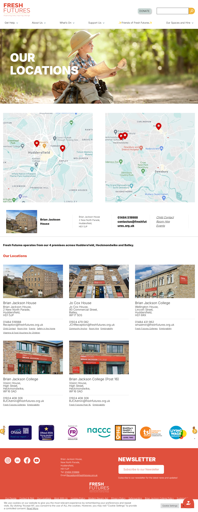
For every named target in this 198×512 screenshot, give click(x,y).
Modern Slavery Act (98, 498)
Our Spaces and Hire (178, 22)
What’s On (65, 22)
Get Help (10, 22)
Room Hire (163, 221)
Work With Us (61, 498)
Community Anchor (78, 328)
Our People (10, 498)
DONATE (144, 10)
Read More (32, 508)
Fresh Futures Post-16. (80, 404)
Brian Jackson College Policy (159, 498)
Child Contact (165, 217)
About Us (37, 22)
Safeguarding (135, 498)
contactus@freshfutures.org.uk (132, 223)
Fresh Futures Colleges (146, 328)
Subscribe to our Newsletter (141, 469)
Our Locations (44, 498)
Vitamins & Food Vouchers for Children (21, 332)
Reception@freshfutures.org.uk (82, 475)
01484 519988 (128, 217)
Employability (107, 328)
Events (160, 225)
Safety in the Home (46, 328)
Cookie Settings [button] (169, 505)
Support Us (94, 22)
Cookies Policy (78, 498)
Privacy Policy (118, 498)
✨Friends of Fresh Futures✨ (135, 22)
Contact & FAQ (26, 498)
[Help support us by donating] (188, 503)
